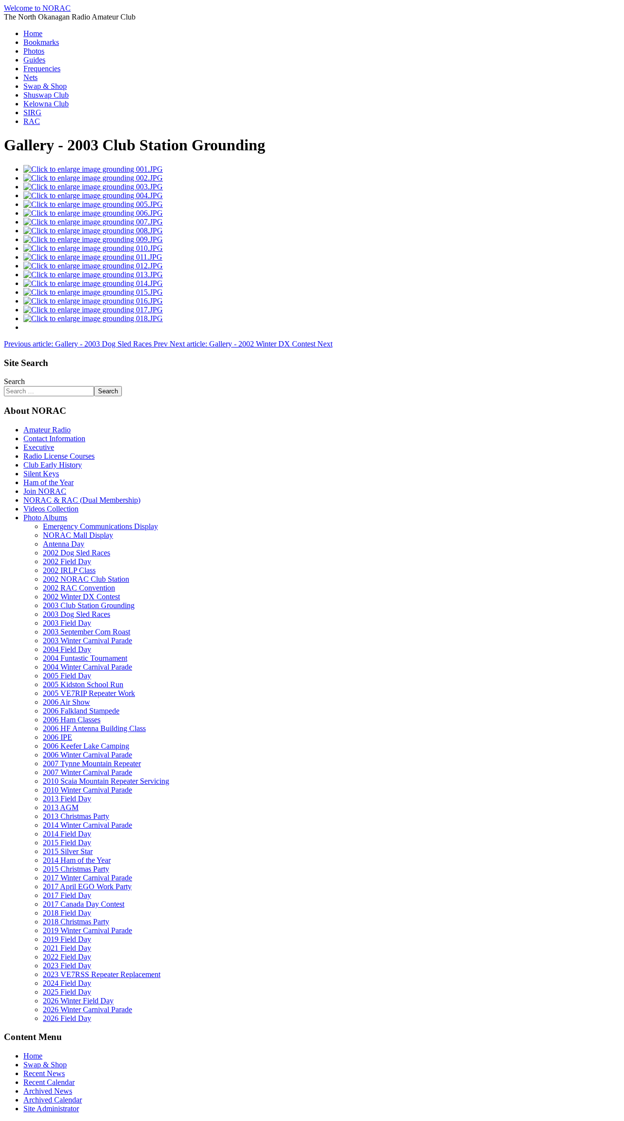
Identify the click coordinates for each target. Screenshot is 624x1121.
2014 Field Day (67, 834)
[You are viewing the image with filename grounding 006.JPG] (93, 213)
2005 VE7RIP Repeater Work (89, 693)
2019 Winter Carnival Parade (87, 930)
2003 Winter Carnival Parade (87, 640)
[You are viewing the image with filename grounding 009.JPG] (93, 239)
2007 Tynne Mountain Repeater (92, 763)
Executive (38, 447)
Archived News (47, 1091)
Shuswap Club (46, 95)
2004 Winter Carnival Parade (87, 667)
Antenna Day (63, 544)
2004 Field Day (67, 649)
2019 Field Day (67, 939)
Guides (34, 60)
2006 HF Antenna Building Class (94, 728)
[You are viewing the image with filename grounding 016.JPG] (93, 301)
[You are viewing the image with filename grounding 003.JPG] (93, 187)
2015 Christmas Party (76, 869)
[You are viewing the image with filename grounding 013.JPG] (93, 274)
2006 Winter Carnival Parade (87, 755)
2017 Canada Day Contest (83, 904)
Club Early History (52, 465)
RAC (31, 121)
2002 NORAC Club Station (86, 579)
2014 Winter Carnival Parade (87, 825)
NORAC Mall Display (78, 535)
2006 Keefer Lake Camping (86, 746)
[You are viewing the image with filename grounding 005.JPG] (93, 204)
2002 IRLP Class (69, 570)
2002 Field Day (67, 561)
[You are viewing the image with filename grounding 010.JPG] (93, 248)
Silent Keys (41, 473)
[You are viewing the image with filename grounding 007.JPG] (93, 222)
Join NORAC (44, 491)
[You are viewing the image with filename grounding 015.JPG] (93, 292)
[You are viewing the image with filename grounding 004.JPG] (93, 195)
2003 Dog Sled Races (76, 614)
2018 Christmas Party (76, 921)
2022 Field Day (67, 957)
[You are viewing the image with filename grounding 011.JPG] (92, 257)
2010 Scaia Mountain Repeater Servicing (106, 781)
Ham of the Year (48, 482)
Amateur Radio (47, 430)
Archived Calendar (52, 1100)
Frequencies (41, 68)
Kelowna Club (46, 104)
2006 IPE (57, 737)
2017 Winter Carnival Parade (87, 878)
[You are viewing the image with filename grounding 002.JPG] (93, 178)
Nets (30, 77)
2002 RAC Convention (79, 588)
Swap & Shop (45, 86)
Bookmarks (41, 42)
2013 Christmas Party (76, 816)
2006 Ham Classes (71, 719)
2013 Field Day (67, 799)
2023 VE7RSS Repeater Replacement (101, 974)
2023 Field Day (67, 965)
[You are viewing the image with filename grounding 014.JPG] (93, 283)
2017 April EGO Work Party (87, 886)
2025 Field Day (67, 992)
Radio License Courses (59, 456)
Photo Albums (45, 517)
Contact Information (54, 438)
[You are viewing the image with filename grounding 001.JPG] (93, 169)
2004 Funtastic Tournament (85, 658)
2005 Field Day (67, 676)
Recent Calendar (49, 1082)
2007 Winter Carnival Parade (87, 772)
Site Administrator (51, 1108)
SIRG (32, 112)
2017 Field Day (67, 895)
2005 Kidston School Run (83, 684)
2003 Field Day (67, 623)
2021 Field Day (67, 948)
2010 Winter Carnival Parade (87, 790)
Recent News (44, 1073)
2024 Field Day (67, 983)
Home (32, 33)
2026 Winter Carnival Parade (87, 1009)
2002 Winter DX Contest (81, 596)
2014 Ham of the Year (77, 860)
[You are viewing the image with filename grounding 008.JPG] (93, 230)
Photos (33, 51)
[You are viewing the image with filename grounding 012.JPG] (93, 266)
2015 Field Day (67, 842)
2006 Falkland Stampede (81, 711)
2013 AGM (60, 807)
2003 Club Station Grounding (89, 605)
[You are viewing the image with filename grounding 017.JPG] (93, 310)
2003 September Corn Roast (86, 632)
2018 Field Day (67, 913)
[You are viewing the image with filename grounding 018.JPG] (93, 318)
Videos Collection (50, 509)
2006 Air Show (66, 702)
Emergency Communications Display (100, 526)
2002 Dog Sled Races (76, 553)
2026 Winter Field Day (78, 1001)
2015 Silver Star (68, 851)
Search (14, 381)
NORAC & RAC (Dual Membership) (81, 500)
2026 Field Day (67, 1018)
